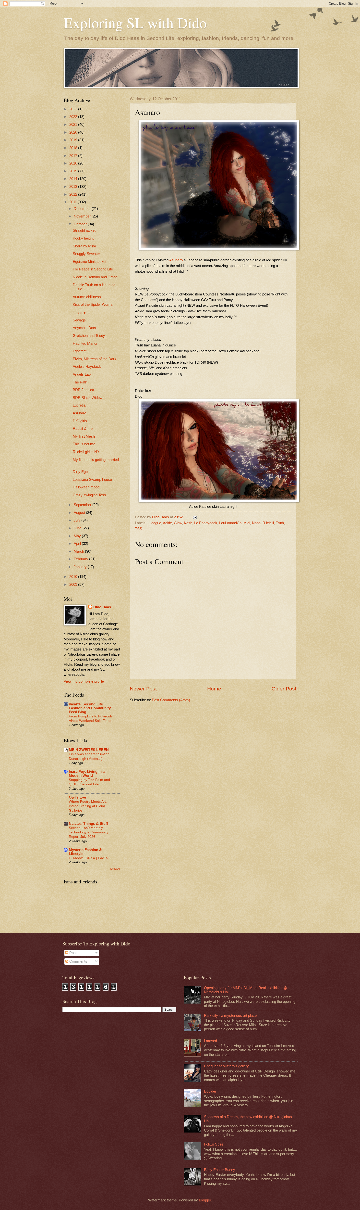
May (78, 536)
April (78, 544)
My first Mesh (84, 436)
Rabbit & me (83, 429)
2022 (73, 117)
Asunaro (176, 260)
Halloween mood (86, 487)
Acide (167, 523)
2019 (73, 140)
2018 (73, 148)
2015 (73, 171)
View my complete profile (84, 681)
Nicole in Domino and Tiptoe (95, 277)
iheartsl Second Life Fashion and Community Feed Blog (90, 708)
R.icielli (268, 523)
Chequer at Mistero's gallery (226, 1066)
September (83, 505)
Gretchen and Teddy (89, 336)
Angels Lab (82, 374)
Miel (246, 523)
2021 (73, 125)
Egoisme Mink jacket (89, 262)
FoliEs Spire (213, 1144)
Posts (73, 953)
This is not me (84, 444)
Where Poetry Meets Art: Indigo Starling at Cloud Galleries (88, 806)
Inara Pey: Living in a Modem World (87, 773)
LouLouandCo (230, 523)
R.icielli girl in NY (86, 452)
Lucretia (79, 405)
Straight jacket (84, 230)
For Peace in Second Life (93, 269)
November (83, 216)
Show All (115, 868)
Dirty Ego (80, 472)
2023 (73, 109)
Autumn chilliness (87, 297)
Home (214, 688)
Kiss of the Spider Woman (93, 304)
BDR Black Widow (87, 398)
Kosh (188, 523)
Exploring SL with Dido (135, 22)
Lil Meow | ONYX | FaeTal (88, 858)
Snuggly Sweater (86, 254)
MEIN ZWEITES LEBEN (89, 750)
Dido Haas (102, 607)
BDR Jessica (83, 390)
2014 (73, 179)
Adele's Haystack (87, 367)
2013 (73, 187)
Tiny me (79, 312)
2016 (73, 163)
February (81, 559)
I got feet (79, 351)
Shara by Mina (84, 246)
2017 (73, 156)
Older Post (284, 688)
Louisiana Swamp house (92, 480)
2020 (73, 132)
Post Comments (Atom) (171, 700)
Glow (178, 523)
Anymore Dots (84, 328)
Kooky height (83, 238)
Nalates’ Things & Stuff (88, 824)
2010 (73, 577)
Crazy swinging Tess (89, 495)
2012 (73, 194)
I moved (210, 1041)
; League (154, 523)
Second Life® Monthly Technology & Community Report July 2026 (88, 832)
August (80, 513)
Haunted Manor (85, 343)
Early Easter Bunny (219, 1170)
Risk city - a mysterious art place (230, 1016)
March (79, 551)
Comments (77, 961)
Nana (256, 523)
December (83, 209)
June (78, 528)
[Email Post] (194, 517)
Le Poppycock (205, 523)
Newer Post (143, 688)
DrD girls (80, 421)
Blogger (205, 1200)
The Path (80, 382)
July (77, 520)
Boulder (210, 1091)
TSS (138, 529)
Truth (280, 523)
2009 (73, 584)
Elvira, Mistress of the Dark (94, 359)
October (81, 224)
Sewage (79, 320)
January (81, 567)
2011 (73, 202)
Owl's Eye (77, 797)
